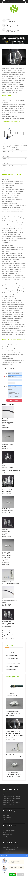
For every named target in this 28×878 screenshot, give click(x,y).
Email (5, 376)
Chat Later (20, 874)
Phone (5, 379)
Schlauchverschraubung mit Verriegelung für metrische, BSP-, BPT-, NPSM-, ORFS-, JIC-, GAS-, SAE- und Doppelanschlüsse (14, 735)
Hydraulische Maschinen (12, 658)
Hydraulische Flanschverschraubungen (12, 798)
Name (5, 373)
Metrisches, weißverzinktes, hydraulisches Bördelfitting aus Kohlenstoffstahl (6, 533)
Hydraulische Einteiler (8, 804)
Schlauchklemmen (7, 815)
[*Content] (5, 397)
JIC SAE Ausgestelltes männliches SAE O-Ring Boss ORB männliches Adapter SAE (13, 774)
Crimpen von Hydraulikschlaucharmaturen (13, 637)
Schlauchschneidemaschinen (10, 851)
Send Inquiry (15, 400)
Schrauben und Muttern (12, 666)
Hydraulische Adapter (11, 655)
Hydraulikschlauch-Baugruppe (13, 663)
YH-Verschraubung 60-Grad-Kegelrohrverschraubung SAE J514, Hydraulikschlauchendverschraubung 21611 (8, 468)
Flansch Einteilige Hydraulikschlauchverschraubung (8, 582)
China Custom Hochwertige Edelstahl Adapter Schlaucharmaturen (7, 445)
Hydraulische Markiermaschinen (11, 854)
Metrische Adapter (7, 834)
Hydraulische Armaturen (8, 633)
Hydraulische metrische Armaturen (11, 802)
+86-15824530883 (10, 21)
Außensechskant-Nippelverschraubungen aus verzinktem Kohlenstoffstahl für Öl (8, 624)
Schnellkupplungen (11, 669)
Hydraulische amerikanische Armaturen (14, 631)
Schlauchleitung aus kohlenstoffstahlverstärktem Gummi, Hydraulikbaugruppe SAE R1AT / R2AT (8, 602)
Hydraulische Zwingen (11, 652)
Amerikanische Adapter (9, 830)
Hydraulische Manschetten (9, 819)
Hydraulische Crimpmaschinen (10, 847)
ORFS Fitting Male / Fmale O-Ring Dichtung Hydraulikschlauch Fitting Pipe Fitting (8, 490)
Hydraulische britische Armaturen (11, 796)
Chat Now (13, 874)
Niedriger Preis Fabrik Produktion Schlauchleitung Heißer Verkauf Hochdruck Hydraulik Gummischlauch (8, 423)
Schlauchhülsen (7, 817)
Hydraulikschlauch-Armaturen (10, 800)
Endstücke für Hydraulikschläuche (11, 639)
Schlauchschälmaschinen (9, 849)
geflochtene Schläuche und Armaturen (14, 635)
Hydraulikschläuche (11, 661)
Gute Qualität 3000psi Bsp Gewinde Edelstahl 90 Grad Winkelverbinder (13, 713)
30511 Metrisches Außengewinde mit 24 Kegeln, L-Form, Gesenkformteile (7, 511)
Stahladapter (6, 837)
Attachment (5, 383)
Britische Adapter (7, 832)
